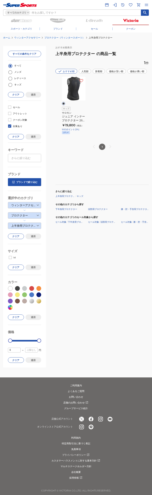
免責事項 (76, 449)
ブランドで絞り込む (27, 182)
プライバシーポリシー (74, 454)
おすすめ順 (69, 71)
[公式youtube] (110, 419)
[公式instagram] (100, 419)
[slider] (10, 341)
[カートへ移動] (138, 5)
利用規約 (76, 437)
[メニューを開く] (146, 5)
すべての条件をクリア (24, 53)
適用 (33, 94)
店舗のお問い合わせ (74, 402)
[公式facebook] (91, 419)
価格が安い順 (116, 71)
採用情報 (74, 477)
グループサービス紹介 (76, 408)
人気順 (84, 71)
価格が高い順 (137, 71)
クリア (15, 94)
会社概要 (76, 472)
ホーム (6, 37)
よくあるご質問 (76, 391)
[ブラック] (63, 103)
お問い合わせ (76, 396)
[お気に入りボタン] (81, 80)
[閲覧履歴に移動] (123, 5)
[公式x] (81, 419)
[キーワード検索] (145, 12)
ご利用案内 (76, 385)
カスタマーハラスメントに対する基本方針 (74, 460)
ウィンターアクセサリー (27, 37)
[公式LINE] (91, 427)
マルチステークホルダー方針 (76, 466)
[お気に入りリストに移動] (130, 5)
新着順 (98, 71)
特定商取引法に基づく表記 (76, 443)
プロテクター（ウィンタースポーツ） (64, 37)
